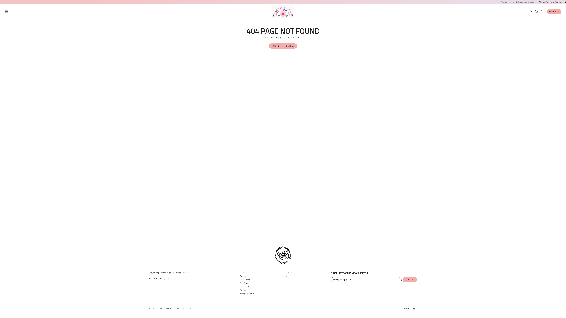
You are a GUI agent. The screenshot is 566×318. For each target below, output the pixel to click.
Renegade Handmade (164, 308)
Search (288, 272)
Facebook (153, 278)
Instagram (164, 278)
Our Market (245, 286)
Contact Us (245, 290)
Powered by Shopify (183, 308)
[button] (536, 12)
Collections (245, 280)
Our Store (244, 283)
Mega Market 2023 (248, 294)
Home (243, 272)
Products (244, 276)
